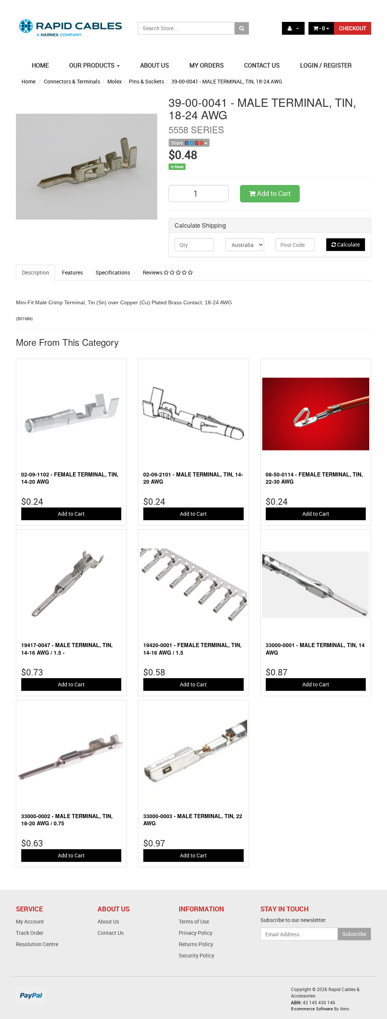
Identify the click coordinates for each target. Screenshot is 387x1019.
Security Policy (196, 955)
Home (29, 81)
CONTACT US (262, 65)
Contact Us (111, 932)
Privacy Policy (195, 932)
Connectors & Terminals (72, 81)
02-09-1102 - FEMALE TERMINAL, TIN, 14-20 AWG (69, 478)
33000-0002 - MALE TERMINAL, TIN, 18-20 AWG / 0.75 (67, 819)
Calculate (348, 244)
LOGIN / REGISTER (326, 65)
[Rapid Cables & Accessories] (71, 23)
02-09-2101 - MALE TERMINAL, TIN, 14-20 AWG (193, 478)
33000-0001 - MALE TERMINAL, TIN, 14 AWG (315, 648)
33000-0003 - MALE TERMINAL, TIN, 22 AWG (192, 819)
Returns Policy (196, 944)
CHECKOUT (352, 28)
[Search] (241, 28)
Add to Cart (273, 193)
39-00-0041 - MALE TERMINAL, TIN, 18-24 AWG (226, 81)
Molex (114, 81)
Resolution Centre (37, 944)
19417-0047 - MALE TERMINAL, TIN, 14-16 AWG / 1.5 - (67, 648)
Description (35, 272)
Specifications (113, 272)
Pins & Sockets (146, 81)
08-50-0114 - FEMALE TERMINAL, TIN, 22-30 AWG (314, 478)
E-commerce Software (312, 1008)
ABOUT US (154, 65)
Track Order (29, 932)
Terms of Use (194, 921)
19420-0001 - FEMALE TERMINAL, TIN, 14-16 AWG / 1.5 (192, 648)
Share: (178, 143)
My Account (30, 921)
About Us (108, 921)
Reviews (153, 272)
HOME (40, 65)
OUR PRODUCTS (92, 65)
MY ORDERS (206, 65)
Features (72, 272)
